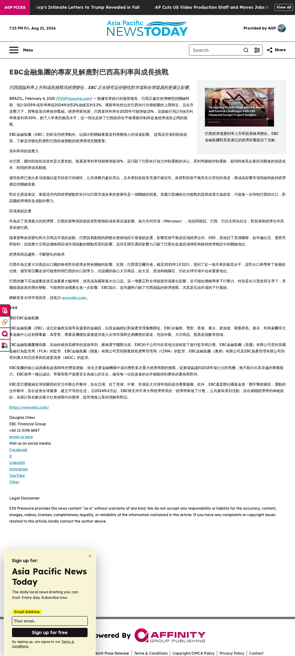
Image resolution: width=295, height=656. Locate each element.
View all (284, 7)
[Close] (90, 556)
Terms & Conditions (151, 653)
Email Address (27, 611)
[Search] (245, 50)
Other (14, 482)
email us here (21, 436)
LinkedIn (17, 462)
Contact (256, 653)
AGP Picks (15, 7)
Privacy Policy (231, 653)
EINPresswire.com (74, 98)
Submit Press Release (110, 653)
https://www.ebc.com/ (29, 407)
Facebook (18, 449)
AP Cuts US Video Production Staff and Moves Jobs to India (219, 7)
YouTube (17, 475)
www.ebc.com (74, 297)
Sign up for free (50, 632)
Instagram (18, 469)
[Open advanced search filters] (257, 50)
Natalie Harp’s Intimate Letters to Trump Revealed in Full (77, 7)
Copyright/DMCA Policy (193, 653)
